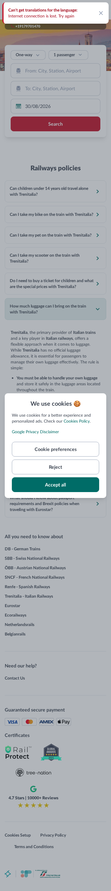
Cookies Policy (77, 420)
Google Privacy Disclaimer (35, 431)
